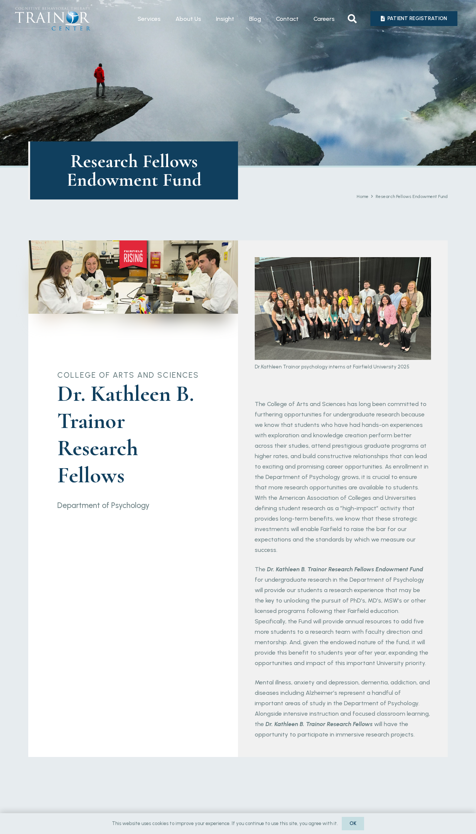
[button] (352, 18)
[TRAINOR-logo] (52, 19)
